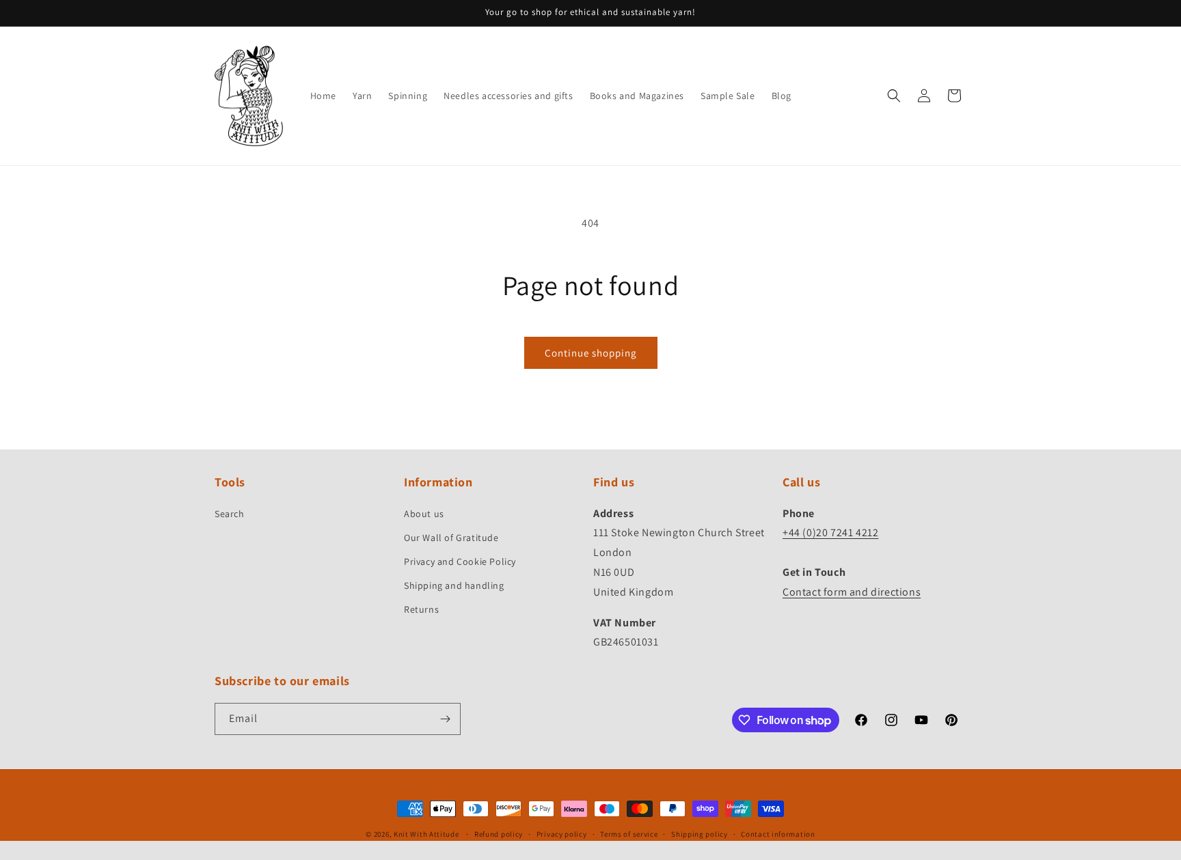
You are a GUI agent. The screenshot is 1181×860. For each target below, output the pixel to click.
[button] (894, 96)
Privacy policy (562, 834)
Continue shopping (591, 352)
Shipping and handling (454, 585)
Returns (421, 609)
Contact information (778, 834)
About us (424, 514)
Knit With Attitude (426, 834)
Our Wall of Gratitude (451, 537)
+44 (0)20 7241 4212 (830, 532)
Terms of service (628, 834)
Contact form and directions (852, 592)
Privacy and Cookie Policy (460, 561)
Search (230, 514)
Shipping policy (699, 834)
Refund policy (498, 834)
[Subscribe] (445, 719)
